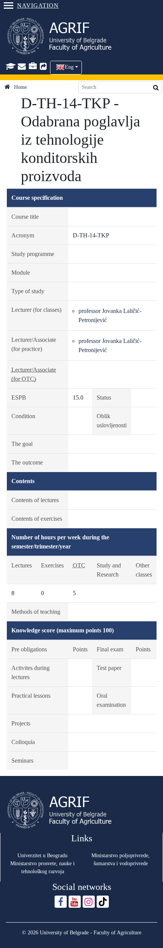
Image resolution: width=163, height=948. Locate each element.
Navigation (38, 5)
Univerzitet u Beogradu (42, 855)
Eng (69, 67)
